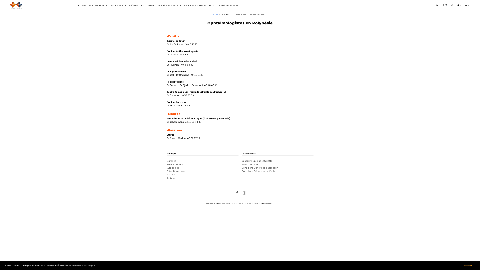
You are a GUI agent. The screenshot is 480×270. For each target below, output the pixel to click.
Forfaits (171, 174)
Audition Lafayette (168, 5)
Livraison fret (173, 167)
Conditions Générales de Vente (259, 171)
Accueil (82, 5)
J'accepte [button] (468, 265)
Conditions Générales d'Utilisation (260, 167)
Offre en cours (137, 5)
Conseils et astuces (228, 5)
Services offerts (175, 164)
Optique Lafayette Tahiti (232, 203)
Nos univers (117, 5)
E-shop (151, 5)
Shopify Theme (250, 203)
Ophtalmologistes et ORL (198, 5)
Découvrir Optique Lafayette (257, 161)
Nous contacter (250, 164)
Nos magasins (97, 5)
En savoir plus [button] (88, 265)
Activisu (171, 178)
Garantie (171, 161)
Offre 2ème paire (176, 171)
